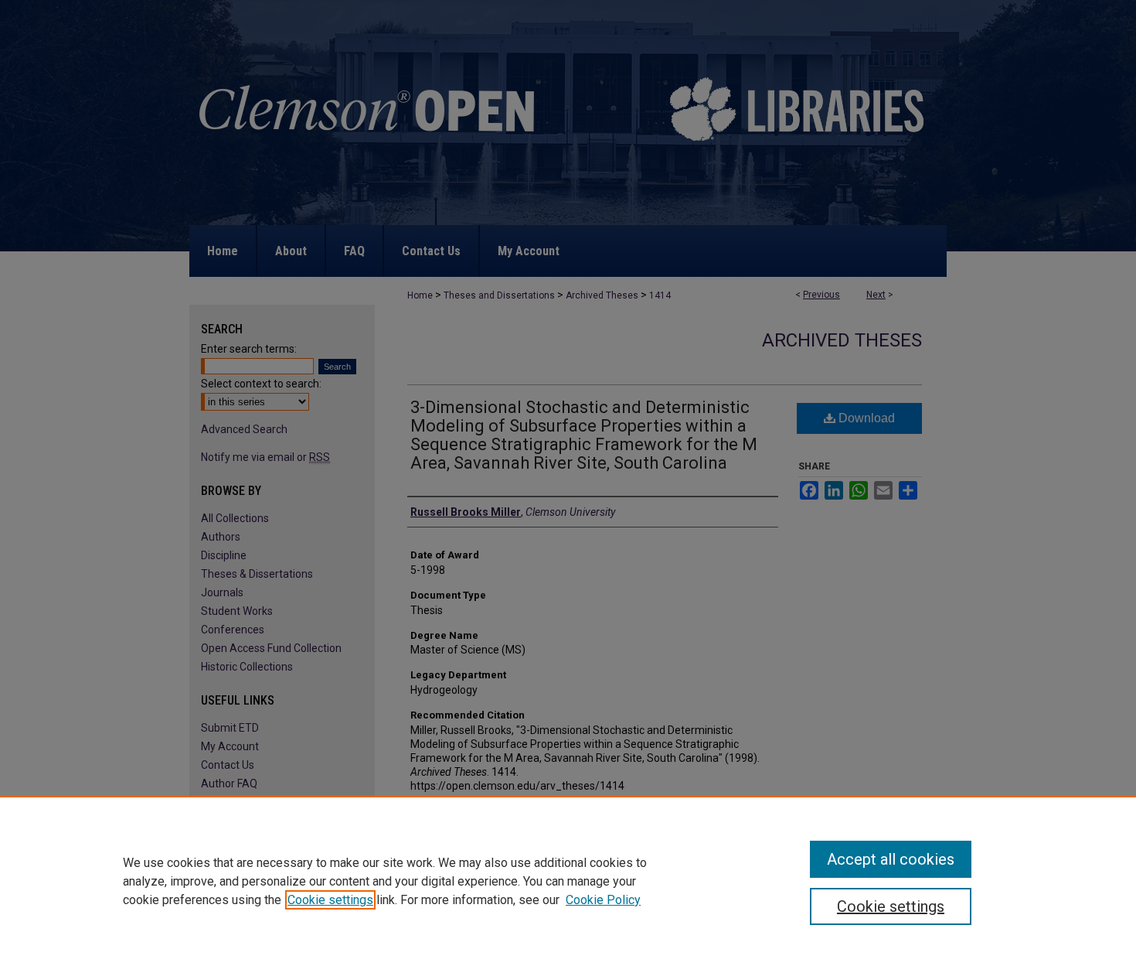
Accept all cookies (890, 859)
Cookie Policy (603, 900)
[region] (568, 881)
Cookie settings (330, 900)
